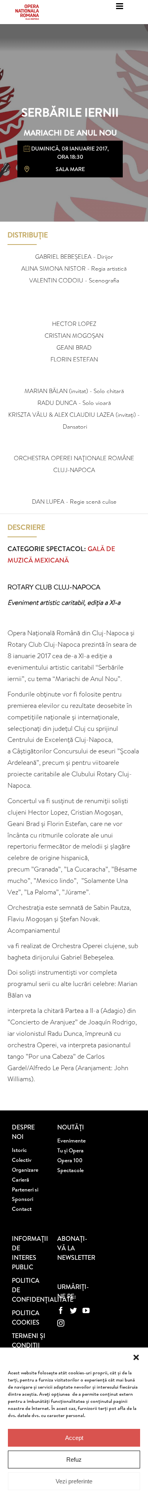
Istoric (19, 1150)
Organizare (25, 1170)
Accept (74, 1437)
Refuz (74, 1459)
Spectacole (70, 1170)
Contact (22, 1209)
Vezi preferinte (74, 1481)
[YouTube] (86, 1310)
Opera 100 (69, 1160)
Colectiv (22, 1160)
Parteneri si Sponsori (25, 1194)
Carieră (20, 1180)
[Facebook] (60, 1310)
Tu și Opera (70, 1150)
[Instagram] (60, 1323)
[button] (136, 1357)
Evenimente (71, 1140)
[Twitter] (73, 1310)
